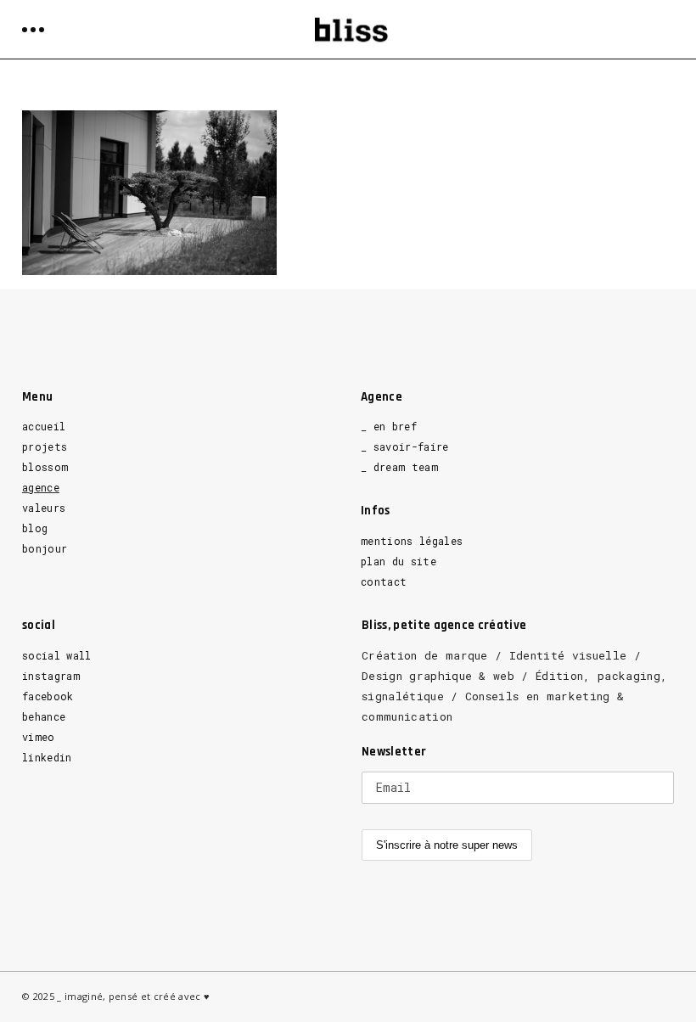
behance (43, 716)
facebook (48, 696)
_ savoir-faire (405, 446)
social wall (57, 655)
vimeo (38, 737)
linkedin (47, 757)
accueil (43, 426)
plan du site (398, 561)
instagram (51, 675)
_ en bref (389, 426)
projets (44, 446)
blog (35, 528)
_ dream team (399, 467)
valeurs (43, 507)
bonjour (44, 548)
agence (40, 487)
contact (384, 581)
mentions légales (412, 541)
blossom (45, 467)
